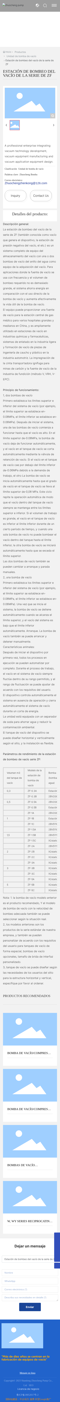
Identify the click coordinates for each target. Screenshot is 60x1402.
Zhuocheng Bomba (28, 174)
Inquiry (15, 195)
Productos (20, 52)
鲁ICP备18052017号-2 (27, 1395)
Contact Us (41, 195)
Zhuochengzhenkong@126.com (26, 183)
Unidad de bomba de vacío (21, 56)
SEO (31, 1385)
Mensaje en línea (27, 1373)
